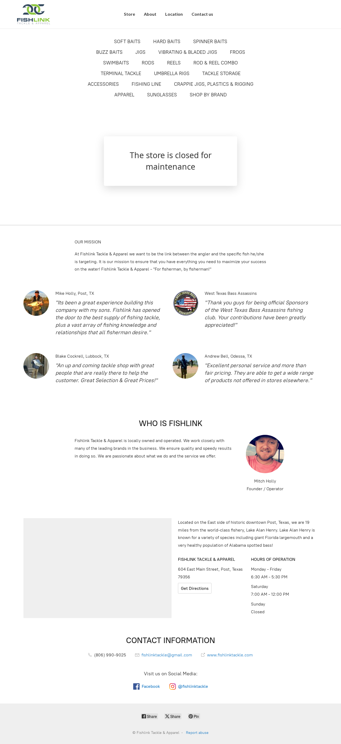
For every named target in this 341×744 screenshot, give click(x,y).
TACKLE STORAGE (221, 73)
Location (174, 14)
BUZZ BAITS (109, 52)
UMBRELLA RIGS (171, 73)
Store (129, 14)
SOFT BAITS (127, 41)
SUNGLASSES (162, 95)
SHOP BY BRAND (208, 95)
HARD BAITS (166, 41)
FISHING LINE (146, 84)
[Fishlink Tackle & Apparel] (33, 14)
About (150, 14)
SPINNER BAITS (210, 41)
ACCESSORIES (103, 84)
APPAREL (124, 95)
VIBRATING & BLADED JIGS (187, 52)
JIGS (140, 52)
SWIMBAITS (116, 63)
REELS (174, 63)
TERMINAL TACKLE (121, 73)
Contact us (202, 14)
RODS (148, 63)
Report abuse (197, 732)
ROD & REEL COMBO (215, 63)
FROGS (237, 52)
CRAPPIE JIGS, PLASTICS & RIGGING (213, 84)
